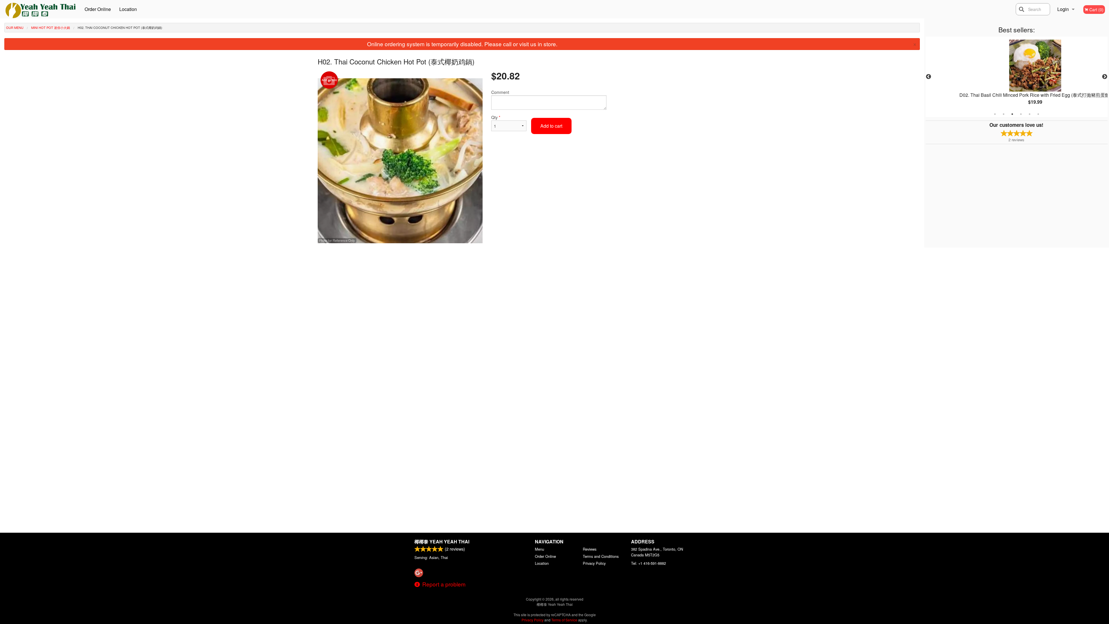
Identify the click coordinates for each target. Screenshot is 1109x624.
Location (128, 9)
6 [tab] (1038, 114)
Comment (500, 92)
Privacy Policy (594, 563)
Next (1105, 77)
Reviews (589, 549)
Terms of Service (564, 619)
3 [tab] (1012, 114)
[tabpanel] (1016, 77)
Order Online (98, 9)
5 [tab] (1029, 114)
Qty (495, 117)
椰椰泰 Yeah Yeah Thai (441, 541)
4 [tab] (1021, 114)
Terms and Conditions (601, 556)
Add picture (329, 80)
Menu (539, 549)
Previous (928, 77)
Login (1063, 9)
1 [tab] (995, 114)
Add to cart (551, 125)
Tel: (648, 563)
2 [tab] (1003, 114)
